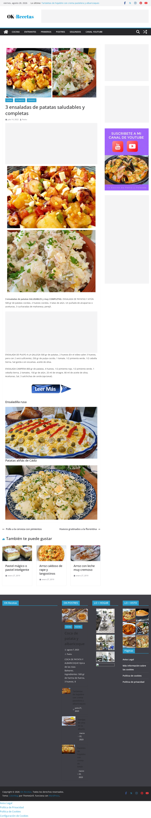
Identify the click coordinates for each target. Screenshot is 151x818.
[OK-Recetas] (5, 31)
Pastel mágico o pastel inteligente (17, 568)
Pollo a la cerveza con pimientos (24, 529)
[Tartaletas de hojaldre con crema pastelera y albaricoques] (66, 701)
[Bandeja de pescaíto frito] (142, 628)
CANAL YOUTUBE (94, 31)
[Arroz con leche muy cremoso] (85, 547)
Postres (60, 31)
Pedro (24, 119)
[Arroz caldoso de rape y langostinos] (51, 547)
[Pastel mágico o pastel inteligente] (17, 547)
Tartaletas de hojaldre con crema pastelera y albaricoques (79, 697)
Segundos (75, 31)
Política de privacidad (133, 681)
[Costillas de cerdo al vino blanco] (129, 641)
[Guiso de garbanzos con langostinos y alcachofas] (129, 628)
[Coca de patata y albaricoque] (75, 615)
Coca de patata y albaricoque (56, 3)
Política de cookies (132, 675)
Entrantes (30, 31)
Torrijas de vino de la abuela (81, 724)
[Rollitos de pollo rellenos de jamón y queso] (142, 641)
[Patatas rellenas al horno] (129, 615)
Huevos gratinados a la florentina (78, 529)
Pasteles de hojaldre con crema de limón (81, 757)
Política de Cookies (10, 811)
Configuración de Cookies (14, 815)
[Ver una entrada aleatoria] (145, 31)
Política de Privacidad (12, 807)
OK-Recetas (10, 603)
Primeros (46, 31)
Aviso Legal (128, 659)
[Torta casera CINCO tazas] (142, 615)
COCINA (16, 31)
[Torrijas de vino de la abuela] (69, 729)
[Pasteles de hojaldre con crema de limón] (68, 763)
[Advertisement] (95, 16)
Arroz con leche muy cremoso (84, 568)
